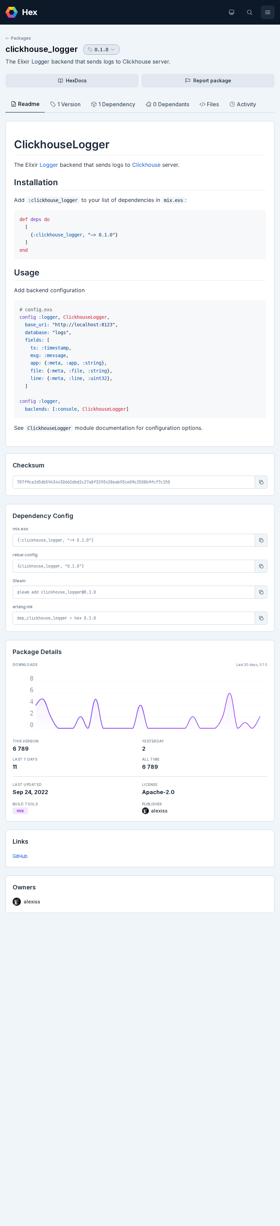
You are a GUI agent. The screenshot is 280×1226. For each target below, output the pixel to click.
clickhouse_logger (41, 49)
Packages (21, 38)
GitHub (20, 856)
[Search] (250, 12)
